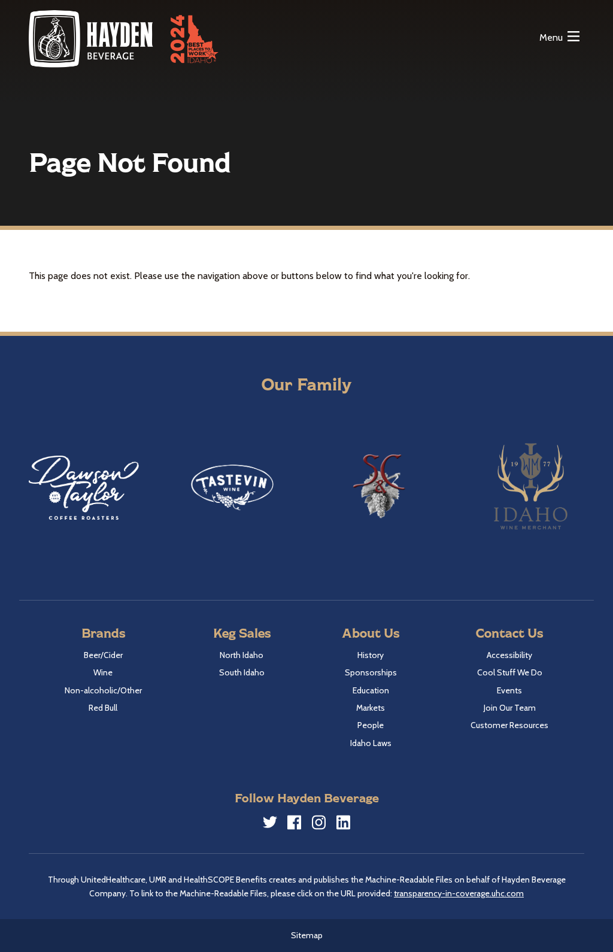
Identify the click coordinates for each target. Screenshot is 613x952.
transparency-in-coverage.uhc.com (459, 893)
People (370, 725)
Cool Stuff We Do (509, 672)
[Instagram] (319, 824)
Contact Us (509, 632)
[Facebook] (294, 824)
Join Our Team (510, 707)
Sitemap (307, 935)
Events (509, 690)
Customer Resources (509, 725)
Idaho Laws (371, 743)
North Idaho (241, 655)
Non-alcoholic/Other (103, 690)
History (370, 655)
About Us (370, 632)
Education (371, 690)
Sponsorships (371, 672)
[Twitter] (270, 824)
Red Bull (103, 707)
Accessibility (509, 655)
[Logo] (91, 39)
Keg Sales (242, 632)
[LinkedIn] (343, 824)
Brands (103, 632)
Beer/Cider (103, 655)
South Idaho (242, 672)
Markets (370, 707)
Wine (103, 672)
